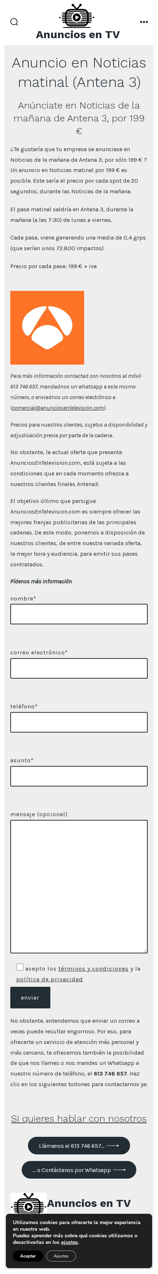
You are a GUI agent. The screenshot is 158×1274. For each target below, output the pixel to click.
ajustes (69, 1242)
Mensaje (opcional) (39, 814)
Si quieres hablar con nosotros (79, 1118)
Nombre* (23, 598)
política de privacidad (49, 979)
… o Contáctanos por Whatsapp (71, 1170)
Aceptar (28, 1256)
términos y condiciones (93, 968)
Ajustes (61, 1256)
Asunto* (22, 760)
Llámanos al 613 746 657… (71, 1145)
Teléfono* (24, 706)
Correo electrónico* (39, 652)
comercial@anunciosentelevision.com (58, 407)
